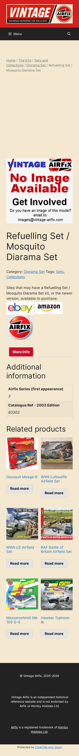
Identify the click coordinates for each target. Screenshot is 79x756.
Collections (15, 277)
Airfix (14, 727)
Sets (60, 272)
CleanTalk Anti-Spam (48, 747)
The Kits (25, 60)
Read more (19, 488)
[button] (69, 34)
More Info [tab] (21, 352)
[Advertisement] (39, 115)
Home (11, 60)
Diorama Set (36, 65)
